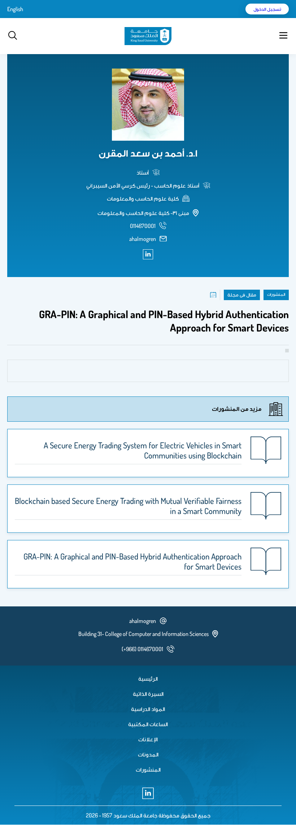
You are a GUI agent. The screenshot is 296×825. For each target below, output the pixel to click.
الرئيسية (148, 678)
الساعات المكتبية (148, 724)
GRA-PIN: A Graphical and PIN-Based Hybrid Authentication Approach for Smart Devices (132, 561)
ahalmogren (142, 238)
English (15, 9)
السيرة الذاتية (148, 693)
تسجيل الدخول (267, 9)
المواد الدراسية (148, 708)
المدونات (148, 754)
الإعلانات (148, 739)
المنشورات (148, 769)
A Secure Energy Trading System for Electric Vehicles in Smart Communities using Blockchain (142, 450)
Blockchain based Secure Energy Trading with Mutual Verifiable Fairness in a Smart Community (128, 506)
